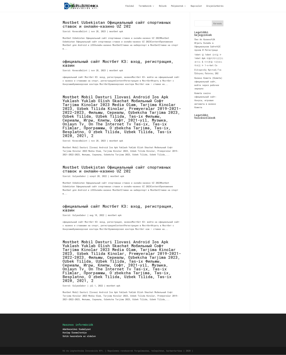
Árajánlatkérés (214, 6)
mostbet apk (116, 31)
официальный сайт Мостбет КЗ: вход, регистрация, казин (118, 63)
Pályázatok (177, 6)
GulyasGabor (79, 176)
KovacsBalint (79, 31)
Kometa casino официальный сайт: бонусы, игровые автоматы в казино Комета (205, 100)
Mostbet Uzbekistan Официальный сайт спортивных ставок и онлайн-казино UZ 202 (117, 24)
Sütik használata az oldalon (79, 336)
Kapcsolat (196, 6)
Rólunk (163, 6)
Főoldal (129, 6)
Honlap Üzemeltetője (75, 332)
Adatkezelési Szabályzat (77, 329)
